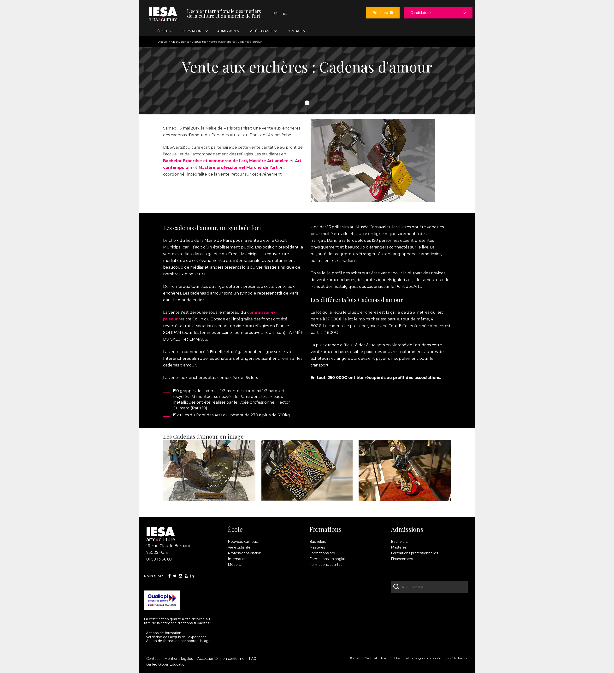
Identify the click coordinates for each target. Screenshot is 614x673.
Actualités (199, 41)
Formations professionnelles (414, 553)
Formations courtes (325, 564)
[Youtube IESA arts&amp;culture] (186, 576)
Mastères (317, 547)
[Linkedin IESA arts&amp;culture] (192, 576)
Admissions (407, 529)
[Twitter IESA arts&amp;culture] (175, 576)
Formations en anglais (327, 559)
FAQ (252, 658)
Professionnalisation (244, 553)
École (235, 529)
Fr (275, 13)
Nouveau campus (243, 541)
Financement (402, 559)
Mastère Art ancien (269, 161)
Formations (325, 529)
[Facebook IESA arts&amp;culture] (169, 576)
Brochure (380, 13)
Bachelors (317, 541)
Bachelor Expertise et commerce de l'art (205, 161)
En (285, 13)
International (238, 559)
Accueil (163, 41)
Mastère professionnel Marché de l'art (238, 167)
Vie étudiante (180, 41)
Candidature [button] (420, 13)
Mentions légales (178, 658)
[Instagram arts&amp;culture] (180, 576)
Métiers (234, 564)
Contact (153, 658)
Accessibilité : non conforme (220, 658)
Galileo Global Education (166, 664)
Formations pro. (322, 553)
